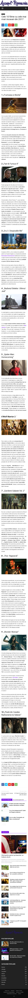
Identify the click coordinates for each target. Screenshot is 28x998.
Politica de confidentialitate (9, 992)
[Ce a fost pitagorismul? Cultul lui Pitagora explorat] (5, 812)
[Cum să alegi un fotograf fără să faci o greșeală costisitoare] (5, 874)
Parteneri (13, 990)
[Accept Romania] (14, 3)
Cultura (6, 11)
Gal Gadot (15, 677)
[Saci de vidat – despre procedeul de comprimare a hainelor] (5, 957)
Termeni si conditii (19, 992)
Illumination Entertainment (8, 255)
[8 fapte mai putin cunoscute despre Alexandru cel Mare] (5, 805)
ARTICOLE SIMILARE (6, 799)
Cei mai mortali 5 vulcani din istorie (7, 794)
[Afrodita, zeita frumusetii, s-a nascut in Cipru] (5, 943)
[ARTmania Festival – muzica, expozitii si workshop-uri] (5, 950)
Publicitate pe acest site (12, 993)
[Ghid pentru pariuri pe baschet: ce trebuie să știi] (14, 844)
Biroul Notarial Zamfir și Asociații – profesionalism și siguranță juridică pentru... (18, 909)
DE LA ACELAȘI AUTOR (18, 799)
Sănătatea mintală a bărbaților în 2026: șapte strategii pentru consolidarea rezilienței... (17, 881)
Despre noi (7, 990)
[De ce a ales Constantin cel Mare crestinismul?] (5, 819)
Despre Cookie (19, 990)
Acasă (2, 11)
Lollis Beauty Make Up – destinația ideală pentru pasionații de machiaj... (18, 902)
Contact (19, 993)
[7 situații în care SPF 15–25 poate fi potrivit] (5, 922)
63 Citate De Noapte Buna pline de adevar (20, 794)
